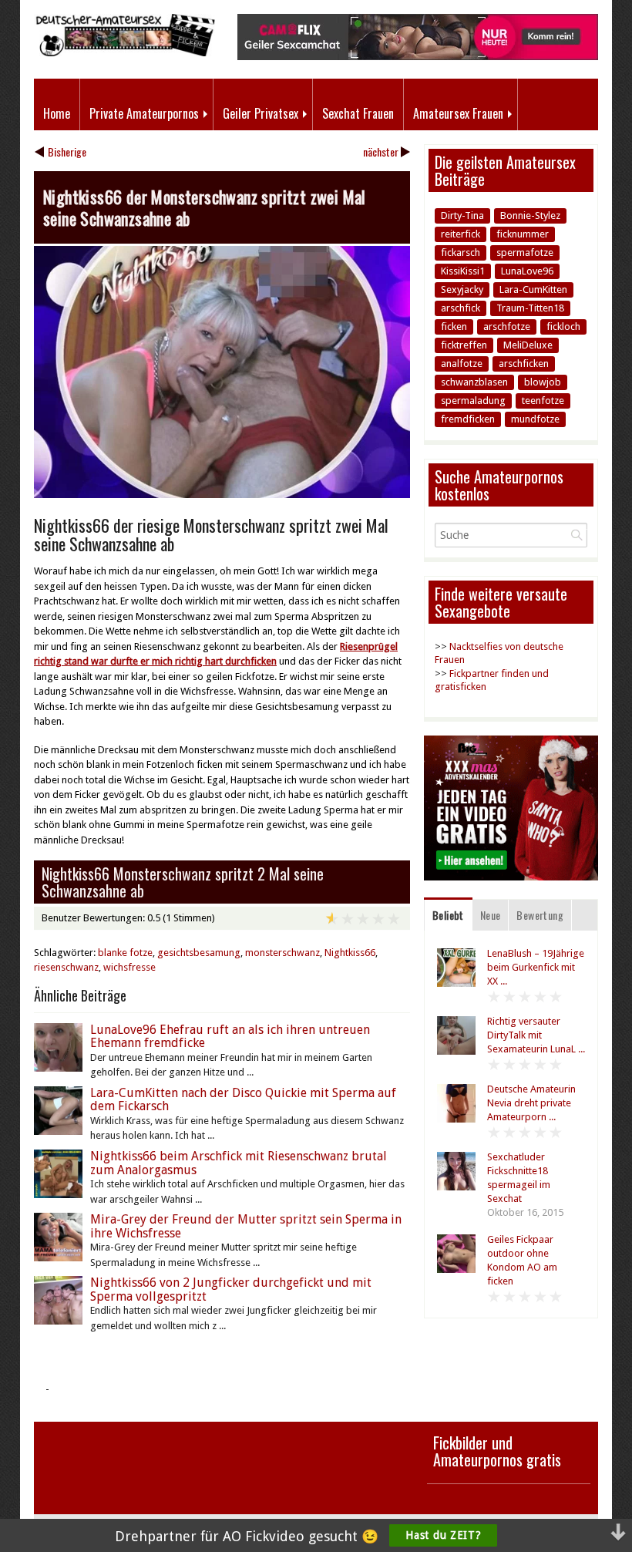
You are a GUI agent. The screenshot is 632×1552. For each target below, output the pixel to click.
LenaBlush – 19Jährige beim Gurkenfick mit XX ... (535, 967)
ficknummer (522, 234)
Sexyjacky (462, 289)
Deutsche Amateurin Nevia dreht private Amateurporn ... (531, 1103)
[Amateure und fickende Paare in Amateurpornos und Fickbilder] (124, 53)
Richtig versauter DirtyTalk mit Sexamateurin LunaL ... (536, 1035)
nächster (380, 151)
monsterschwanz (282, 952)
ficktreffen (464, 345)
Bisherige (67, 151)
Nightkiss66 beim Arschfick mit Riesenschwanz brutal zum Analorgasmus (238, 1163)
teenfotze (543, 400)
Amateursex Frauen (458, 113)
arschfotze (506, 326)
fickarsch (460, 252)
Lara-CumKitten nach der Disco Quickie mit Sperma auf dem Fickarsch (243, 1100)
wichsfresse (129, 967)
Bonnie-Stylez (530, 215)
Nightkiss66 (349, 952)
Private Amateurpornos (144, 113)
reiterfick (460, 234)
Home (56, 113)
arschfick (460, 308)
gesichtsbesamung (198, 952)
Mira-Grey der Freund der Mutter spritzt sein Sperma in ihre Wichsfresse (246, 1226)
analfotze (461, 363)
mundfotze (535, 419)
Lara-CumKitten (533, 289)
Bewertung (539, 915)
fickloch (563, 326)
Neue (490, 915)
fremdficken (468, 419)
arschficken (524, 363)
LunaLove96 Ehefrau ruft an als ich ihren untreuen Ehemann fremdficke (230, 1036)
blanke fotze (125, 952)
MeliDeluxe (528, 345)
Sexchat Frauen (358, 113)
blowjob (542, 382)
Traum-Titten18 (530, 308)
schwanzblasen (474, 382)
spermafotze (524, 252)
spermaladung (473, 400)
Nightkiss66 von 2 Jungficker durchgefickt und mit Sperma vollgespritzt (230, 1289)
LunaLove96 (527, 271)
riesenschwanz (66, 967)
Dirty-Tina (462, 215)
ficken (454, 326)
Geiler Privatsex (260, 113)
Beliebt (448, 915)
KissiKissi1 (463, 271)
